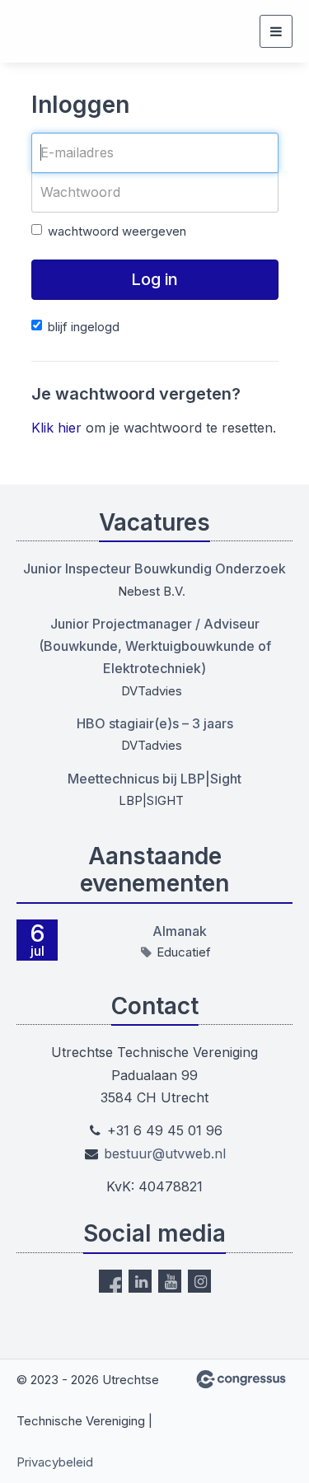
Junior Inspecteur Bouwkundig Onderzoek (154, 568)
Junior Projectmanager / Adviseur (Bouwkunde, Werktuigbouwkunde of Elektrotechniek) (155, 645)
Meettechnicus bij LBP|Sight (154, 778)
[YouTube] (169, 1281)
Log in (154, 279)
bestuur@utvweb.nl (165, 1153)
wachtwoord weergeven (117, 231)
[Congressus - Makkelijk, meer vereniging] (241, 1379)
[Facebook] (110, 1281)
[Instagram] (199, 1281)
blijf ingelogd (83, 326)
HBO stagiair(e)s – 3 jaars (155, 723)
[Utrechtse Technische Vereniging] (37, 31)
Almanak (179, 931)
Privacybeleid (54, 1462)
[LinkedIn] (140, 1281)
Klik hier (56, 427)
